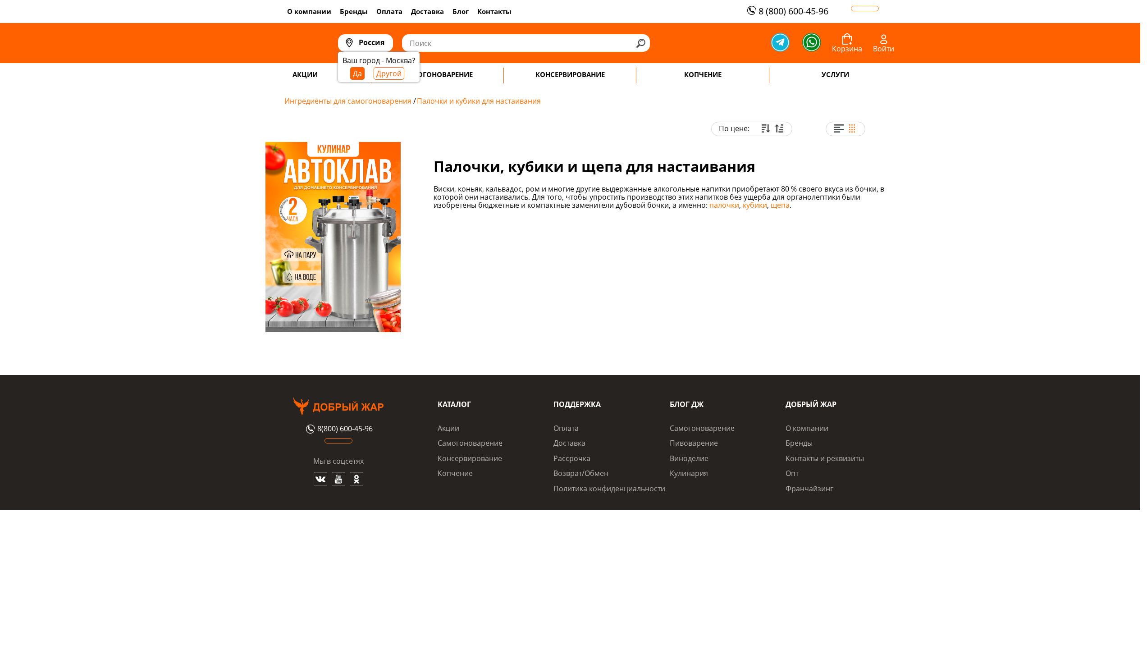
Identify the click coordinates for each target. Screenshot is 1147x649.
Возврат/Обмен (580, 473)
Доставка (427, 11)
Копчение (455, 473)
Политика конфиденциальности (609, 489)
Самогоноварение (470, 443)
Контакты (494, 11)
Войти (883, 49)
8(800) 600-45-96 (345, 429)
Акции (448, 428)
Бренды (354, 11)
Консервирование (470, 458)
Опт (792, 473)
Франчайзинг (809, 489)
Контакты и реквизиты (825, 458)
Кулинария (689, 473)
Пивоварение (694, 443)
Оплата (389, 11)
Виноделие (689, 458)
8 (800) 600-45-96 (793, 11)
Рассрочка (571, 458)
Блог (460, 11)
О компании (309, 11)
